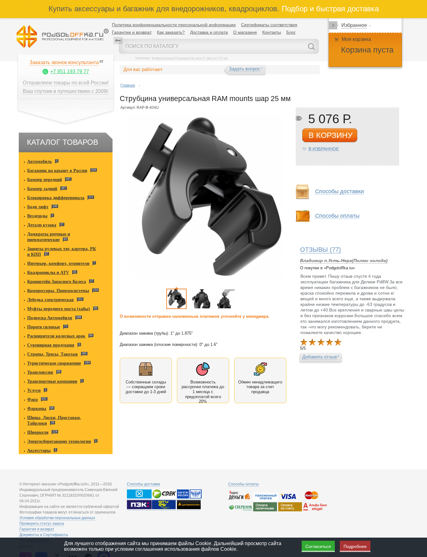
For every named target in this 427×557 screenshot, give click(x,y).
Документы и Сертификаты (43, 535)
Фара (32, 399)
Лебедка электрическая (50, 299)
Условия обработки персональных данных (57, 518)
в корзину (331, 135)
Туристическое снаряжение (54, 363)
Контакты (271, 32)
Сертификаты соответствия (269, 24)
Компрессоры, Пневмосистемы (58, 290)
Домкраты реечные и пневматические (48, 237)
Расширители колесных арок (56, 336)
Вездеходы (37, 216)
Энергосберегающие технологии (59, 441)
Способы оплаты (243, 484)
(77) (320, 249)
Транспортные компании (52, 381)
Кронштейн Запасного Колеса (56, 281)
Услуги (34, 390)
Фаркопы (36, 408)
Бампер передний (44, 179)
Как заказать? (171, 32)
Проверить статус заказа (41, 523)
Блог (291, 32)
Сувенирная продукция (50, 345)
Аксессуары (39, 450)
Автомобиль (39, 161)
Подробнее (355, 546)
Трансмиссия (40, 372)
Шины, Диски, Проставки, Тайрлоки (54, 420)
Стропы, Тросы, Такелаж (52, 354)
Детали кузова (41, 225)
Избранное (354, 25)
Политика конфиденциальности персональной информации (174, 24)
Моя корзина (356, 39)
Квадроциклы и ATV (48, 272)
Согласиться (318, 546)
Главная (127, 85)
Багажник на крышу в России (57, 170)
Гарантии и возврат (132, 32)
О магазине (245, 32)
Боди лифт (37, 207)
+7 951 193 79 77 (69, 71)
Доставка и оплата (209, 32)
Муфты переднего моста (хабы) (58, 308)
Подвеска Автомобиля (49, 318)
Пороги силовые (43, 327)
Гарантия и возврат (36, 529)
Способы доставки (143, 484)
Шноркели (37, 432)
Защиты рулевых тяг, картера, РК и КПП (61, 251)
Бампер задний (42, 188)
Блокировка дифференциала (55, 197)
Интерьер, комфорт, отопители (58, 263)
